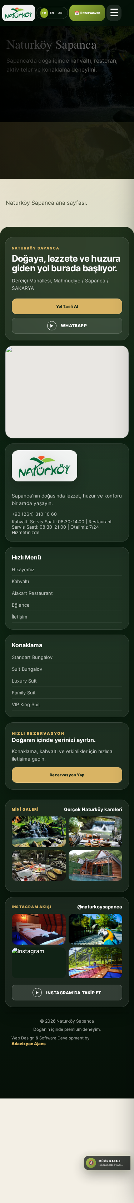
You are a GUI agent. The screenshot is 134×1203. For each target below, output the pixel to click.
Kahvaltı (20, 581)
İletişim (19, 617)
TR (44, 13)
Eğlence (21, 605)
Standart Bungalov (32, 657)
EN (52, 13)
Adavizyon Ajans (28, 1043)
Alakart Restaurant (32, 593)
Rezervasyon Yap (67, 774)
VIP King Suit (26, 704)
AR (60, 13)
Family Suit (24, 692)
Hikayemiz (23, 569)
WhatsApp (74, 325)
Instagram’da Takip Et (73, 992)
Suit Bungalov (27, 669)
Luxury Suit (24, 681)
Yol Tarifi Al (67, 306)
